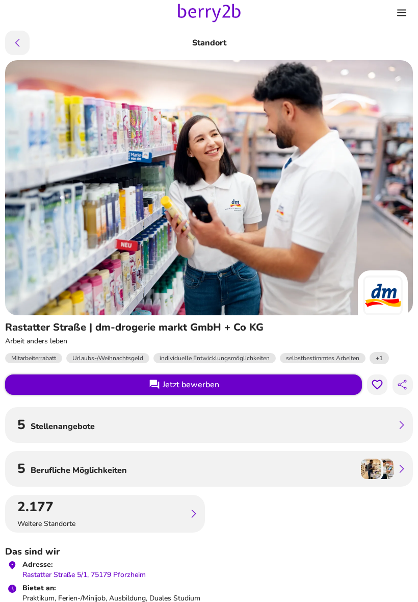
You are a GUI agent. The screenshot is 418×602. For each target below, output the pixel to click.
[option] (379, 358)
